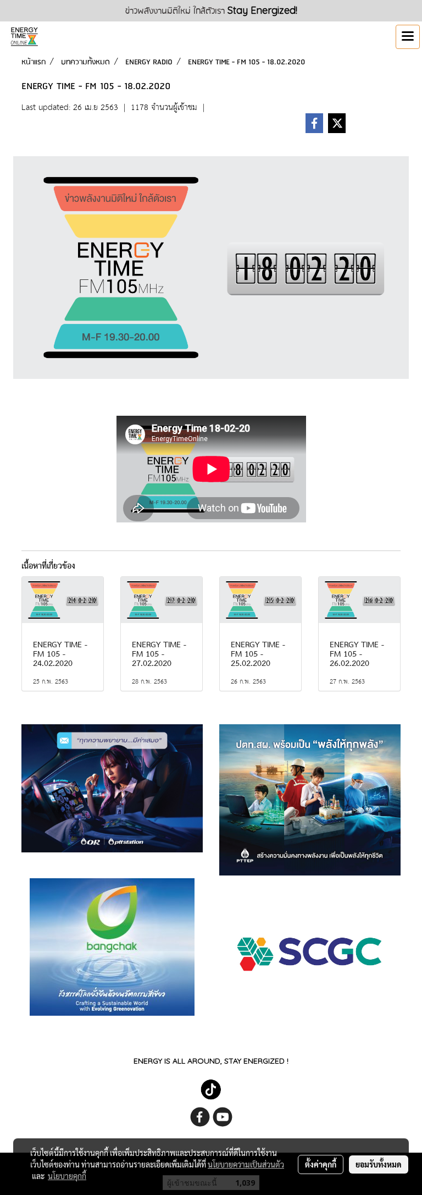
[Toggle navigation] (408, 37)
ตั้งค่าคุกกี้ (320, 1164)
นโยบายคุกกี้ (67, 1176)
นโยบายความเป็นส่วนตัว (246, 1164)
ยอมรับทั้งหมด (379, 1164)
